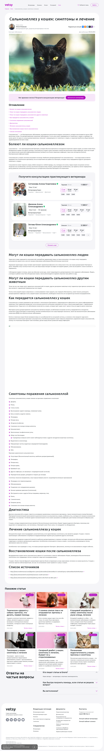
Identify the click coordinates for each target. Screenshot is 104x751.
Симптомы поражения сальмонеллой (21, 120)
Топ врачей (53, 5)
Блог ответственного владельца (41, 719)
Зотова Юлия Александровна (43, 224)
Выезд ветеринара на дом (40, 714)
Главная (7, 9)
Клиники (39, 5)
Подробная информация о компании (51, 738)
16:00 (78, 214)
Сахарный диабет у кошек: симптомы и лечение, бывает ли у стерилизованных (51, 653)
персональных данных (8, 747)
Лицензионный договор (62, 712)
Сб (76, 210)
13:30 (68, 235)
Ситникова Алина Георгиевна (43, 184)
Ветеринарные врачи (38, 712)
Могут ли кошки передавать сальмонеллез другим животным (29, 115)
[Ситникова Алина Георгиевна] (19, 189)
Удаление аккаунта (89, 746)
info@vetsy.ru (39, 738)
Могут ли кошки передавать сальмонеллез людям (25, 112)
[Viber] (92, 27)
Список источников (16, 131)
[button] (75, 185)
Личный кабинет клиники (87, 721)
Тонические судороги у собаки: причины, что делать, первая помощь (18, 612)
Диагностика (14, 123)
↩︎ (83, 571)
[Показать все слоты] (88, 235)
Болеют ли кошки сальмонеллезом (21, 109)
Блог (59, 5)
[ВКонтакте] (83, 27)
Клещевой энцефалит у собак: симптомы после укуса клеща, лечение (81, 612)
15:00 (73, 214)
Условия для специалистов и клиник (63, 721)
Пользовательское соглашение (56, 746)
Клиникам (36, 731)
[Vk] (11, 719)
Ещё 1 (54, 232)
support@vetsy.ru (84, 714)
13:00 (62, 194)
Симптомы (36, 721)
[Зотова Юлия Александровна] (19, 229)
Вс (76, 189)
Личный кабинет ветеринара (88, 718)
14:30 (78, 235)
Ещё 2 (49, 214)
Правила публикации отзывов (64, 731)
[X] (90, 27)
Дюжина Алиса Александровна (36, 205)
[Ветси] (9, 5)
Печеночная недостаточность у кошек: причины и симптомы (82, 652)
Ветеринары (31, 5)
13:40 (73, 194)
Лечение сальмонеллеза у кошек (20, 126)
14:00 (68, 214)
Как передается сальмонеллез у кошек (22, 117)
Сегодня (63, 189)
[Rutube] (19, 719)
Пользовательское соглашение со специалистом (64, 717)
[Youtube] (23, 719)
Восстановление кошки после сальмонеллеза (24, 128)
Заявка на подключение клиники (62, 724)
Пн (88, 210)
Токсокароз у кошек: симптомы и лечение (17, 651)
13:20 (68, 194)
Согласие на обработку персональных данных (62, 728)
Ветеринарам (36, 729)
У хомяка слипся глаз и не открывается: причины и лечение (51, 612)
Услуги (46, 5)
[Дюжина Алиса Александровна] (19, 209)
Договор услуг (60, 714)
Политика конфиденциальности (40, 746)
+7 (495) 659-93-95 (31, 738)
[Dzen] (15, 719)
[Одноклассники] (85, 27)
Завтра (70, 189)
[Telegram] (87, 27)
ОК (34, 747)
